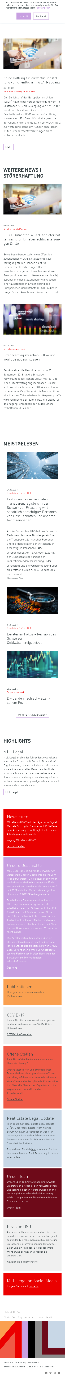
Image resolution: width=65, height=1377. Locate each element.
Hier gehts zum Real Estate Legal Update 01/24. (30, 1126)
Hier (9, 992)
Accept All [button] (23, 16)
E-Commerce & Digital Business (19, 91)
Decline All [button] (41, 16)
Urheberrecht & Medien (15, 228)
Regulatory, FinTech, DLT (19, 492)
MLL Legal (11, 792)
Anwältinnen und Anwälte (41, 1182)
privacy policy (43, 8)
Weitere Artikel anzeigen (32, 714)
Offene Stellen (15, 1099)
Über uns (12, 967)
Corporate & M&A (15, 692)
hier (33, 1149)
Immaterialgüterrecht (14, 348)
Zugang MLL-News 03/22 (21, 840)
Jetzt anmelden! (16, 846)
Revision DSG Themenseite (22, 1261)
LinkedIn (33, 1286)
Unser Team (14, 1207)
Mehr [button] (8, 147)
